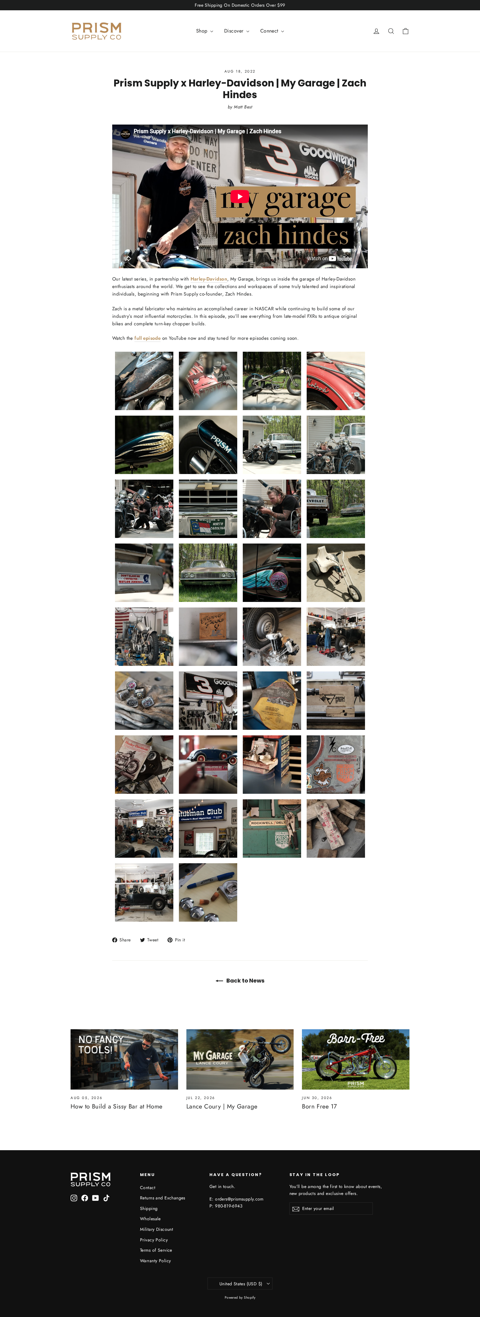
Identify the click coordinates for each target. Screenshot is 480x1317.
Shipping (149, 1208)
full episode (147, 338)
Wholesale (150, 1219)
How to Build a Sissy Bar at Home (116, 1106)
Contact (147, 1187)
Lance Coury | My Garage (222, 1106)
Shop (202, 30)
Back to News (244, 980)
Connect (270, 30)
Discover (234, 30)
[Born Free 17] (355, 1059)
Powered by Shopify (240, 1297)
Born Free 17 (319, 1106)
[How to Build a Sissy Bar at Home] (124, 1059)
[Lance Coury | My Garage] (240, 1059)
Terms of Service (156, 1250)
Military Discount (156, 1229)
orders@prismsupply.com (239, 1199)
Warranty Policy (155, 1261)
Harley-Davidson (209, 279)
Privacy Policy (154, 1240)
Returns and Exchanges (162, 1198)
